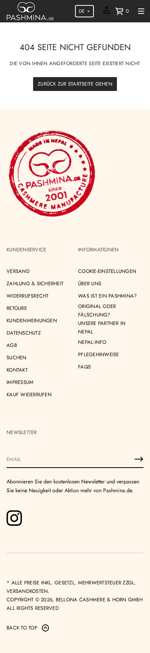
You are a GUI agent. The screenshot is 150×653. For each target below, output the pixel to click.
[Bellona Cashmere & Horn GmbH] (30, 11)
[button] (122, 11)
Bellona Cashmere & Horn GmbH (99, 599)
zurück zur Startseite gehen (75, 84)
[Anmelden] (138, 459)
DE (82, 11)
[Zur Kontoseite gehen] (106, 13)
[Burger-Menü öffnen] (141, 11)
